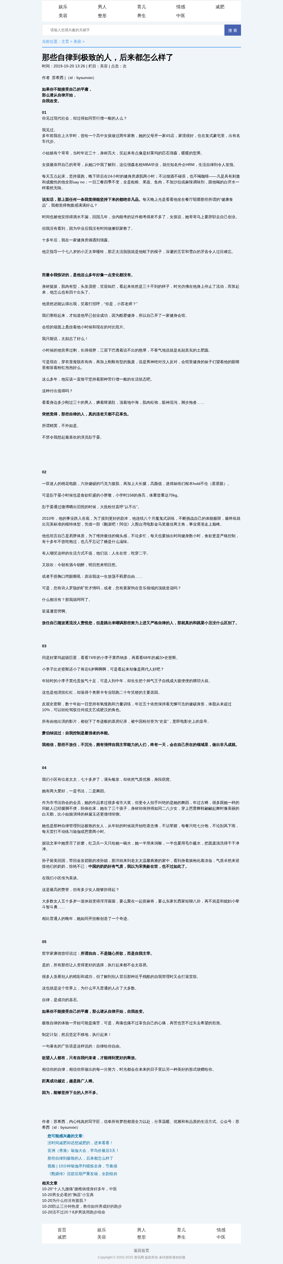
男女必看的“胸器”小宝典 (73, 1194)
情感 (180, 6)
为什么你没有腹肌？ (69, 1200)
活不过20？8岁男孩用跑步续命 (78, 1212)
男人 (102, 6)
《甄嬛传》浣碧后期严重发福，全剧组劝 (82, 1173)
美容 (63, 15)
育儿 (141, 6)
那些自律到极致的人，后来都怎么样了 (80, 1158)
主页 (65, 41)
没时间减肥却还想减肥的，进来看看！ (80, 1143)
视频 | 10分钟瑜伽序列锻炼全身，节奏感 (82, 1166)
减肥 (220, 6)
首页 (61, 1230)
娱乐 (63, 6)
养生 (141, 15)
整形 (102, 15)
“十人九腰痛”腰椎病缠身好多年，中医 (84, 1189)
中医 (180, 15)
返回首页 (141, 1250)
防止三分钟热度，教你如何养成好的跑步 (87, 1206)
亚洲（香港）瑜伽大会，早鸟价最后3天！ (83, 1150)
